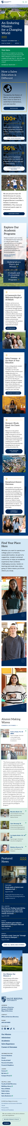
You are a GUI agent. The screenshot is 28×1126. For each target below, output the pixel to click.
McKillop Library (6, 1086)
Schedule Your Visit (8, 64)
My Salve (4, 1073)
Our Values (14, 108)
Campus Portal (5, 1075)
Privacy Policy (5, 1107)
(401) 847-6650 (5, 1022)
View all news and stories (14, 945)
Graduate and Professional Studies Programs (14, 276)
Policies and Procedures (7, 1110)
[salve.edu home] (6, 2)
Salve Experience (7, 1044)
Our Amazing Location (14, 451)
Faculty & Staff (5, 1060)
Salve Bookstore (6, 1096)
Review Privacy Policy (11, 1119)
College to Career (13, 393)
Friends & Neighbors (7, 1065)
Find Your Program (14, 138)
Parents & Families (7, 1062)
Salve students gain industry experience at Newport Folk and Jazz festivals (12, 924)
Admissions (5, 1038)
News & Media (5, 1088)
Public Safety (5, 1091)
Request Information (9, 40)
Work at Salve (5, 1093)
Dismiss (6, 1123)
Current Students (6, 1055)
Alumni (3, 1058)
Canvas (3, 1071)
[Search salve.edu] (23, 2)
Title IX (3, 1105)
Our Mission (11, 328)
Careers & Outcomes (13, 511)
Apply (17, 43)
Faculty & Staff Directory (8, 1084)
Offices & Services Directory (10, 1016)
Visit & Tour (5, 43)
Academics (5, 1041)
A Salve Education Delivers (14, 168)
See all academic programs (10, 255)
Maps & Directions (7, 1011)
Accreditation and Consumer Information (11, 1103)
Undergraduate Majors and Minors (14, 264)
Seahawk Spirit (14, 213)
